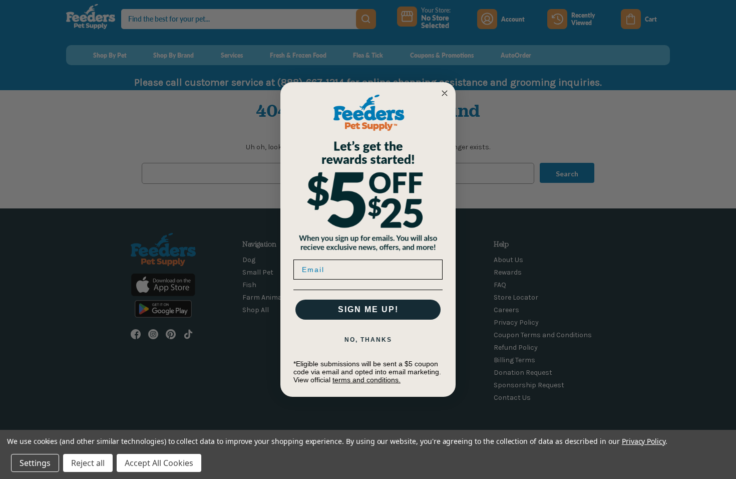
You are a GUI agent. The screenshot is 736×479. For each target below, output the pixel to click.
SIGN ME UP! (368, 309)
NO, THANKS (368, 339)
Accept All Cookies (159, 462)
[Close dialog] (445, 93)
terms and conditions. (366, 380)
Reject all (88, 462)
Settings (35, 462)
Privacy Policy (643, 441)
